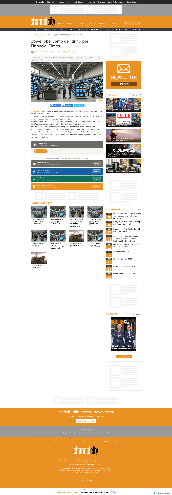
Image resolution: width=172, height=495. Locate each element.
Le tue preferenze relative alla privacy (94, 492)
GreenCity (88, 433)
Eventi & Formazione (98, 24)
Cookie (81, 480)
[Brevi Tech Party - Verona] (123, 120)
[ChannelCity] (43, 21)
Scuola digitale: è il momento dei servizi (122, 171)
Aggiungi (96, 171)
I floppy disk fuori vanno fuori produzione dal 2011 (95, 245)
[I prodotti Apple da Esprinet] (39, 236)
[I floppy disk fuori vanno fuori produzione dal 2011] (95, 236)
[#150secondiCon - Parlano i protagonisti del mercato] (123, 151)
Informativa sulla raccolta (67, 492)
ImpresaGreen (100, 433)
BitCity (39, 433)
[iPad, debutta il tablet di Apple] (39, 258)
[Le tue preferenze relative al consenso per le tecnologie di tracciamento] (161, 493)
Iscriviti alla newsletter (86, 421)
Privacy (90, 480)
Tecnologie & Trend (81, 29)
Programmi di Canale (49, 29)
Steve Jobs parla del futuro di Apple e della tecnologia (76, 245)
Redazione (86, 442)
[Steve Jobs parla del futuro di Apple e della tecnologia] (76, 236)
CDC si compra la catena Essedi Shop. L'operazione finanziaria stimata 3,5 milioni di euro (76, 223)
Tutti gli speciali (135, 95)
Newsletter (136, 29)
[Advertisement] (86, 400)
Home (62, 24)
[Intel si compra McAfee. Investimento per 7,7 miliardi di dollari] (57, 236)
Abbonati (96, 186)
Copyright (96, 442)
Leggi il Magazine (123, 356)
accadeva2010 (41, 151)
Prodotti (69, 29)
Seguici (97, 179)
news (42, 35)
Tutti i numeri (135, 314)
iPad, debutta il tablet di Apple (37, 266)
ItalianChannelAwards (116, 433)
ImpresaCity (63, 2)
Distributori (81, 24)
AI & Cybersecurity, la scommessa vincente (123, 109)
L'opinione (35, 29)
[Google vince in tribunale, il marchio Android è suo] (39, 212)
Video (61, 29)
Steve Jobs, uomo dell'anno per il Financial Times (57, 221)
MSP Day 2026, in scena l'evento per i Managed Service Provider (121, 139)
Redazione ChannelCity (41, 52)
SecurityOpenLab (78, 2)
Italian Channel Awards (96, 2)
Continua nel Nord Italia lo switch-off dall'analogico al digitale (95, 222)
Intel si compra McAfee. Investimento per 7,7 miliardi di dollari (57, 246)
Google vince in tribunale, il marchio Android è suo (37, 221)
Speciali (65, 442)
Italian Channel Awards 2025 (118, 29)
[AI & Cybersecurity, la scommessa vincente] (123, 105)
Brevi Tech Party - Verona (117, 125)
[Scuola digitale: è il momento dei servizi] (123, 166)
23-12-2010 (56, 52)
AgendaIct (131, 433)
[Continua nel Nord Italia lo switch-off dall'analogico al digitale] (95, 212)
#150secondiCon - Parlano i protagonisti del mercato (122, 155)
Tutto (139, 209)
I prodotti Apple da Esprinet (38, 244)
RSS (115, 442)
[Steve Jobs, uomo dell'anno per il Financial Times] (57, 212)
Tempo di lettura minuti (71, 52)
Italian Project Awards (116, 2)
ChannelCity (51, 2)
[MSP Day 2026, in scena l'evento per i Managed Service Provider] (123, 135)
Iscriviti (97, 163)
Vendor (70, 24)
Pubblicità (107, 442)
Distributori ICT (96, 29)
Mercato (113, 24)
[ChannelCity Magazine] (123, 334)
